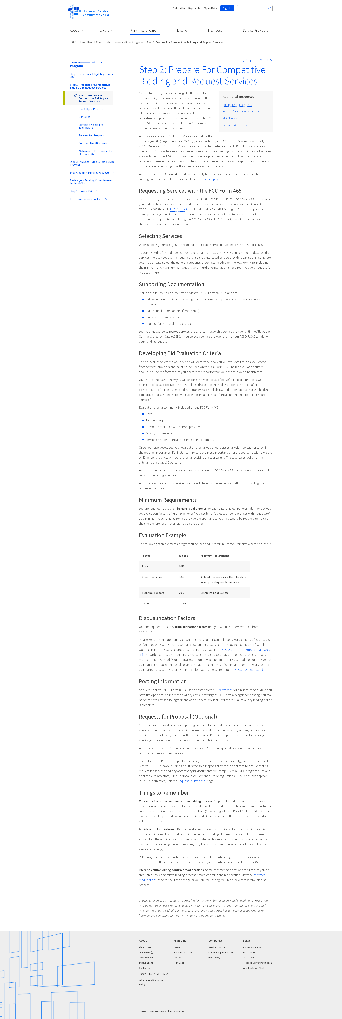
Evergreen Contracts (235, 125)
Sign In (227, 8)
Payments (194, 8)
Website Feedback (158, 1011)
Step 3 (264, 60)
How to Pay (214, 957)
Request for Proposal (92, 135)
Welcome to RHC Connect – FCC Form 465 (95, 152)
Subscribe (179, 8)
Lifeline (182, 30)
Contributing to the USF (220, 952)
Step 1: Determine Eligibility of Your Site (91, 75)
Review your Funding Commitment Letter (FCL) (91, 182)
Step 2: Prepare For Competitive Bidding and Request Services (90, 86)
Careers (142, 1011)
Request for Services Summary (241, 111)
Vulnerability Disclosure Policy (151, 982)
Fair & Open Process (91, 109)
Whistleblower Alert (253, 968)
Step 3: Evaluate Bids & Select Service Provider (92, 163)
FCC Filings (249, 957)
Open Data (210, 8)
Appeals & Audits (252, 947)
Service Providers (255, 30)
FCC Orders (249, 952)
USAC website (224, 690)
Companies (215, 940)
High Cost (215, 30)
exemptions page (208, 179)
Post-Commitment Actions (86, 199)
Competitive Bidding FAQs (237, 104)
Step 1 (250, 60)
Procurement (146, 957)
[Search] (270, 8)
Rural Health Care (143, 30)
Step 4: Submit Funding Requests (90, 172)
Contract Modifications (93, 143)
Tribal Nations (146, 962)
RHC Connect (178, 209)
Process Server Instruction (257, 962)
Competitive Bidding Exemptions (91, 126)
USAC (73, 42)
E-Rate (104, 30)
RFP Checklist (230, 118)
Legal (246, 940)
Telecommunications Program (124, 42)
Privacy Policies (177, 1011)
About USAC (145, 947)
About (74, 30)
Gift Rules (84, 117)
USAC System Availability (152, 974)
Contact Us (145, 968)
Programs (180, 940)
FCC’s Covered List (247, 669)
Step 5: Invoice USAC (82, 191)
